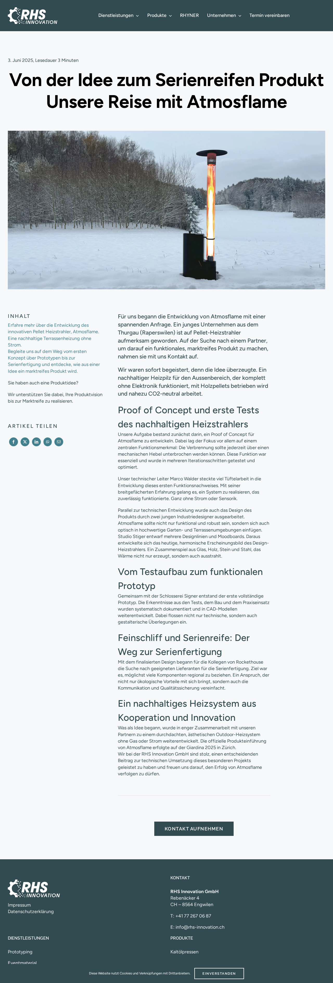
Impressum (19, 905)
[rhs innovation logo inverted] (32, 9)
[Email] (59, 442)
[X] (25, 442)
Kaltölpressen (184, 952)
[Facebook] (13, 442)
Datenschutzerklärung (31, 911)
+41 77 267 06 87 (193, 916)
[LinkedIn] (36, 442)
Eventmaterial (22, 963)
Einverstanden (219, 973)
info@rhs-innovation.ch (200, 927)
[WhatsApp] (47, 442)
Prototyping (20, 952)
